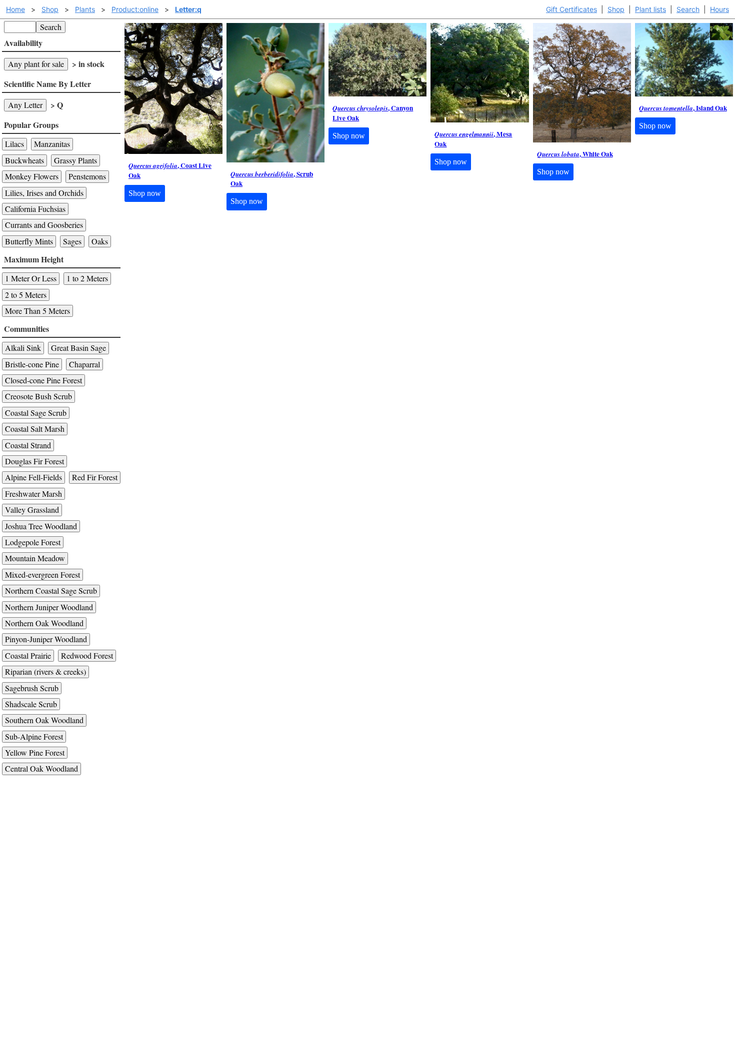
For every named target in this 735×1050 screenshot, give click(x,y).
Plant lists (650, 9)
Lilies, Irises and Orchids (44, 192)
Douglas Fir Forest (34, 461)
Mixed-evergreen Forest (42, 574)
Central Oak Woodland (41, 768)
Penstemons (87, 176)
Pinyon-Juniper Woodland (46, 639)
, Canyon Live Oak (372, 113)
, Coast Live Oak (170, 170)
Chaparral (84, 364)
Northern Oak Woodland (44, 623)
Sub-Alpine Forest (34, 736)
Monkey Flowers (31, 176)
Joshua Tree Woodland (41, 526)
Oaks (100, 241)
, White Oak (575, 154)
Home (15, 9)
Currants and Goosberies (44, 224)
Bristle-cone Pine (32, 364)
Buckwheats (24, 160)
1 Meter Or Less (30, 278)
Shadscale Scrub (31, 704)
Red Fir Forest (95, 477)
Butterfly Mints (29, 241)
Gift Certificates (571, 9)
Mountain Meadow (35, 558)
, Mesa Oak (473, 139)
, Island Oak (683, 108)
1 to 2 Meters (87, 278)
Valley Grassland (32, 509)
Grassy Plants (75, 160)
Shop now (144, 193)
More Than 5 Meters (37, 310)
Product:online (135, 9)
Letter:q (188, 9)
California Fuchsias (35, 208)
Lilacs (14, 143)
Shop (616, 9)
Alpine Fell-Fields (33, 477)
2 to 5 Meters (25, 294)
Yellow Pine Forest (34, 752)
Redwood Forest (87, 655)
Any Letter (25, 104)
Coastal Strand (28, 445)
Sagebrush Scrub (31, 688)
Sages (72, 241)
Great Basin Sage (78, 347)
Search (688, 9)
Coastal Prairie (28, 655)
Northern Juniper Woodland (49, 607)
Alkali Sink (23, 347)
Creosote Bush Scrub (38, 396)
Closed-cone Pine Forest (43, 380)
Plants (85, 9)
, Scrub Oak (271, 179)
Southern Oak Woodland (44, 720)
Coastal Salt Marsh (34, 428)
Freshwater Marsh (33, 493)
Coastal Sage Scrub (35, 412)
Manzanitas (52, 143)
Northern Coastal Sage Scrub (51, 590)
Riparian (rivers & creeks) (45, 671)
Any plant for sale (36, 63)
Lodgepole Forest (32, 542)
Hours (719, 9)
